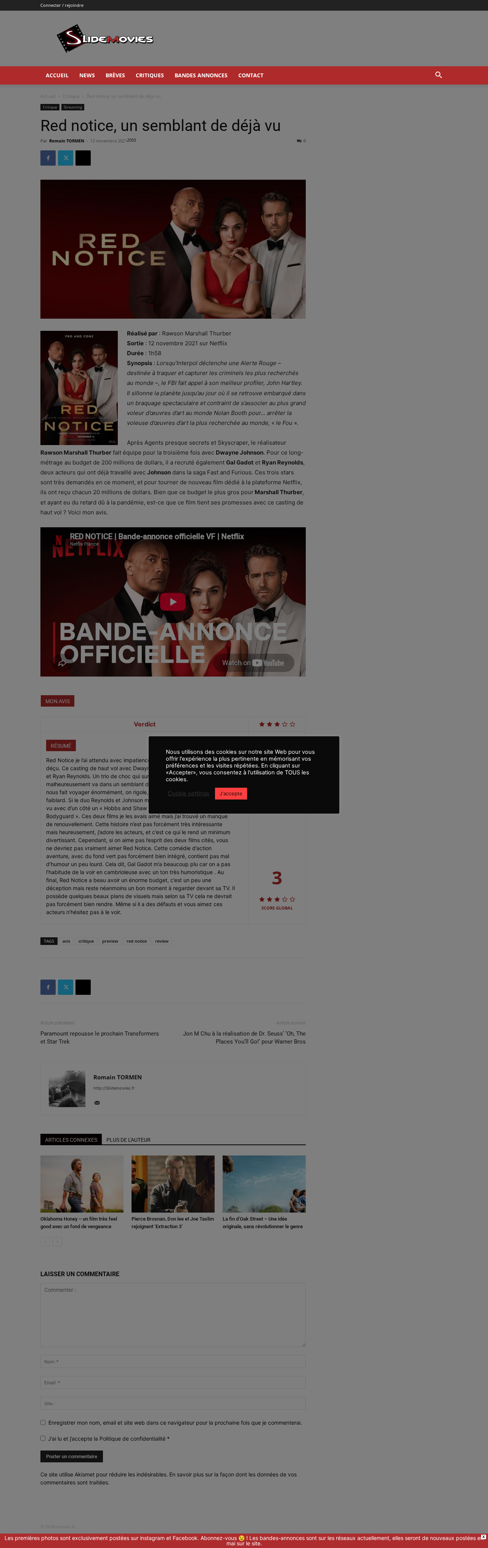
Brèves (115, 75)
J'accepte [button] (231, 793)
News (87, 75)
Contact (250, 75)
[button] (438, 76)
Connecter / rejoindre (61, 5)
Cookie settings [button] (188, 793)
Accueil (57, 75)
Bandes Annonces (201, 75)
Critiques (150, 75)
